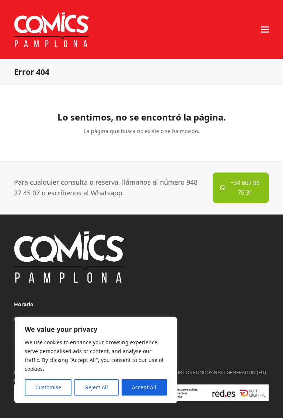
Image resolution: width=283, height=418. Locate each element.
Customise (48, 387)
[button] (265, 29)
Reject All (96, 387)
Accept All (144, 387)
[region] (96, 360)
